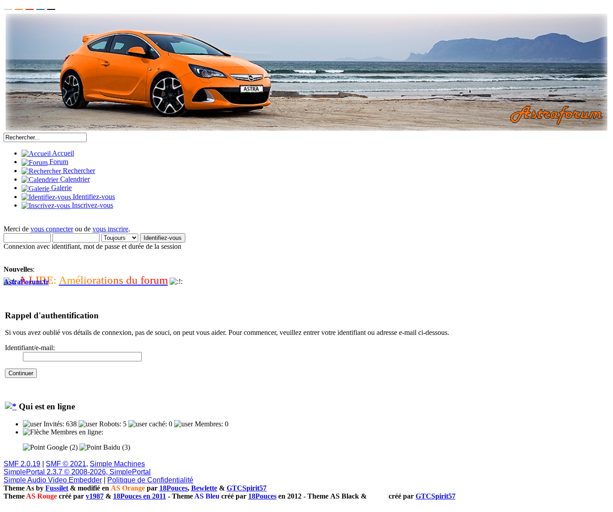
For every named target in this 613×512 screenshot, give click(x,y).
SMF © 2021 (66, 464)
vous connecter (52, 229)
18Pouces (173, 488)
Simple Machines (117, 464)
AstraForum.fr (26, 282)
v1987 (95, 496)
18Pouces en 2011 (139, 496)
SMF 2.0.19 (22, 464)
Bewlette (204, 488)
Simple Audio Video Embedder (53, 480)
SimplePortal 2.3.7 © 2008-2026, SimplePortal (77, 472)
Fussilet (56, 488)
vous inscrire (110, 229)
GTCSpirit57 (247, 488)
